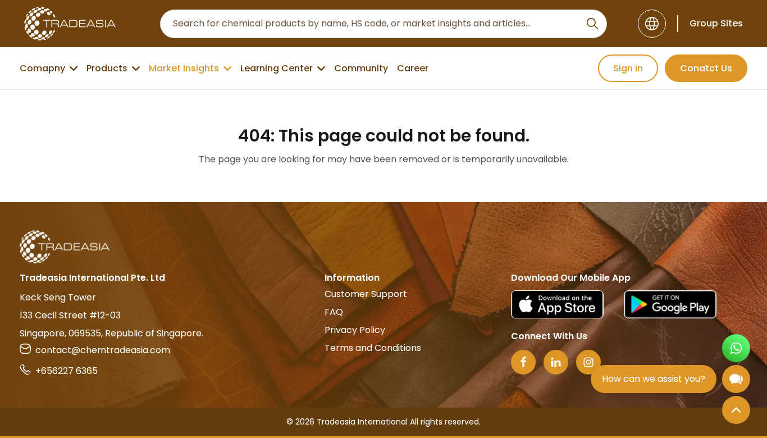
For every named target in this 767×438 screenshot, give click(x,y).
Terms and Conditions (373, 347)
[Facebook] (523, 362)
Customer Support (366, 294)
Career (412, 68)
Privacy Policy (355, 329)
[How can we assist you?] (736, 379)
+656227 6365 (66, 370)
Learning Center (276, 68)
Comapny (42, 68)
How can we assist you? (653, 378)
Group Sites (716, 23)
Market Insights (184, 68)
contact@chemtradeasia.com (102, 350)
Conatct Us (706, 68)
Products (106, 68)
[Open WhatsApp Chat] (736, 348)
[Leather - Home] (70, 23)
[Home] (383, 246)
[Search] (592, 23)
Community (361, 68)
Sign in (628, 68)
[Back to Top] (736, 410)
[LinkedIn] (556, 362)
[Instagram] (588, 362)
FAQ (334, 311)
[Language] (652, 24)
